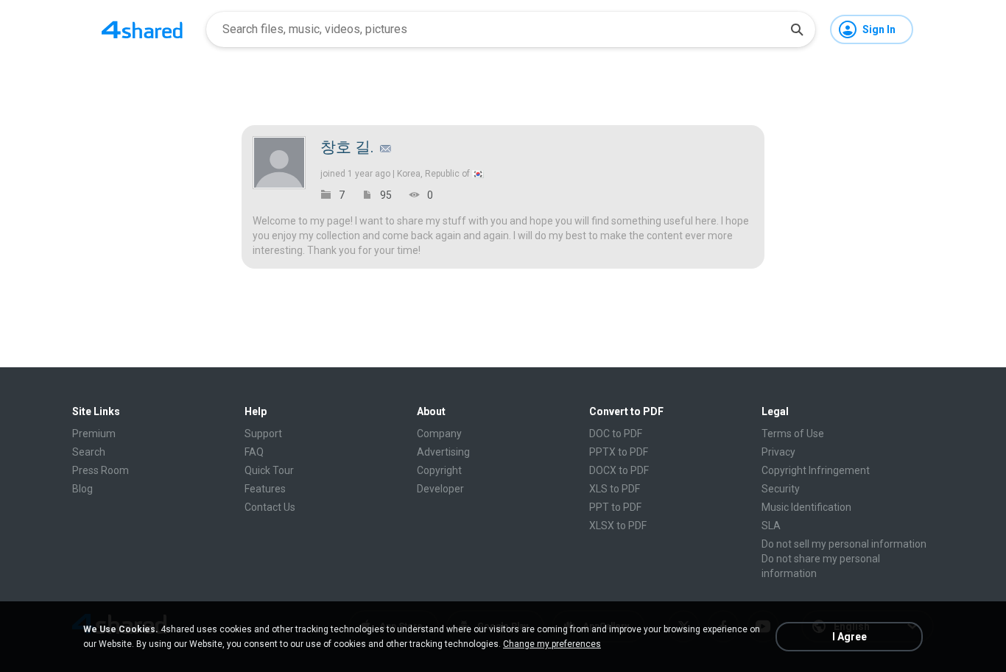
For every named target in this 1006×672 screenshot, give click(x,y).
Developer (440, 489)
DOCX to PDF (619, 470)
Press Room (100, 470)
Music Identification (806, 507)
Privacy (778, 452)
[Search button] (797, 29)
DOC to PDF (615, 433)
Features (265, 489)
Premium (94, 433)
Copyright (439, 470)
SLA (771, 525)
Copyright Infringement (815, 470)
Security (780, 489)
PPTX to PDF (618, 452)
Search (88, 452)
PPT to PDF (615, 507)
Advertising (443, 452)
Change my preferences (552, 644)
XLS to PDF (614, 489)
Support (263, 433)
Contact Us (270, 507)
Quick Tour (269, 470)
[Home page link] (142, 29)
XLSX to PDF (618, 525)
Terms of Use (792, 433)
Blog (82, 489)
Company (439, 433)
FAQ (254, 452)
